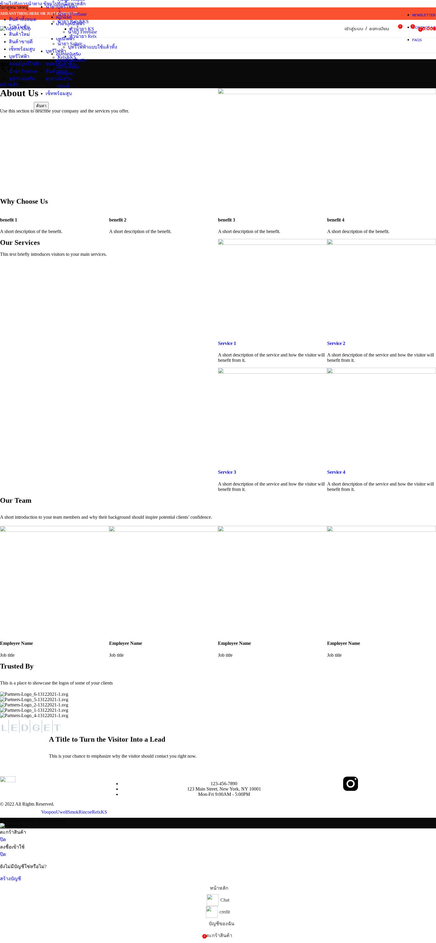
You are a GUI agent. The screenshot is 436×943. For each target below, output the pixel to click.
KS (104, 812)
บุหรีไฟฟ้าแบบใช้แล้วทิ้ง (92, 46)
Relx (96, 812)
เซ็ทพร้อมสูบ (59, 93)
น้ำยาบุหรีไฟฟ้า (61, 6)
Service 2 (336, 343)
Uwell (62, 812)
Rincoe (85, 812)
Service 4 (336, 472)
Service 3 (227, 472)
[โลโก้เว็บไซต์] (15, 28)
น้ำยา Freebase (82, 31)
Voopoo (48, 812)
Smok (73, 812)
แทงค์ (63, 86)
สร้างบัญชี (10, 878)
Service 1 (227, 343)
